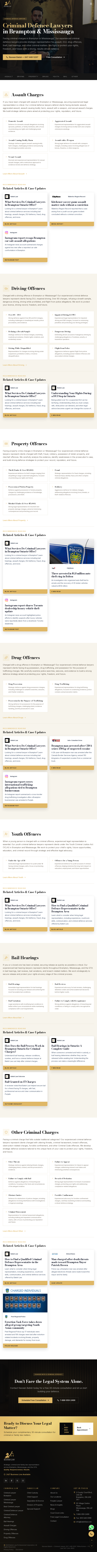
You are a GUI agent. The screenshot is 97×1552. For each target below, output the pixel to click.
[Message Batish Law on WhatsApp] (91, 1527)
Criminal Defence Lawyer (13, 1511)
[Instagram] (23, 1480)
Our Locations (55, 1497)
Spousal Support (33, 1509)
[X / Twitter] (17, 1480)
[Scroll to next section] (91, 1545)
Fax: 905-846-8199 (83, 1518)
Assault (9, 76)
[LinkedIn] (6, 1480)
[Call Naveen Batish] (91, 1534)
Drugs (45, 76)
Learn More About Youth (13, 877)
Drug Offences (9, 1537)
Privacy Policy (8, 1549)
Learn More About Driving (13, 365)
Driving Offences (10, 1529)
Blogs (52, 1509)
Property (33, 76)
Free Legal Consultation (59, 1517)
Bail (65, 76)
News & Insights (56, 1505)
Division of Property (35, 1505)
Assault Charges (10, 1525)
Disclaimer (19, 1549)
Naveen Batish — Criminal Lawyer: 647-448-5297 (59, 1546)
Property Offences (11, 1533)
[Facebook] (11, 1480)
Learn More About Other (13, 1231)
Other (75, 76)
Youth (56, 76)
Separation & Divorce (35, 1501)
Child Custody (32, 1493)
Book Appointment (82, 1429)
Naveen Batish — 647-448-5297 (23, 57)
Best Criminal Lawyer (12, 1506)
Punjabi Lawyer (56, 1501)
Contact (53, 1521)
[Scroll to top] (91, 1540)
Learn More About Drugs (13, 718)
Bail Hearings (9, 1521)
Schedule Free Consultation (34, 1400)
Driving (20, 76)
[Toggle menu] (91, 4)
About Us (53, 1493)
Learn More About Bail (12, 1018)
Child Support (32, 1497)
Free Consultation (54, 57)
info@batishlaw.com (84, 1522)
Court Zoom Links (57, 1513)
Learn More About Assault (13, 174)
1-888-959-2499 (67, 1400)
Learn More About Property (14, 520)
